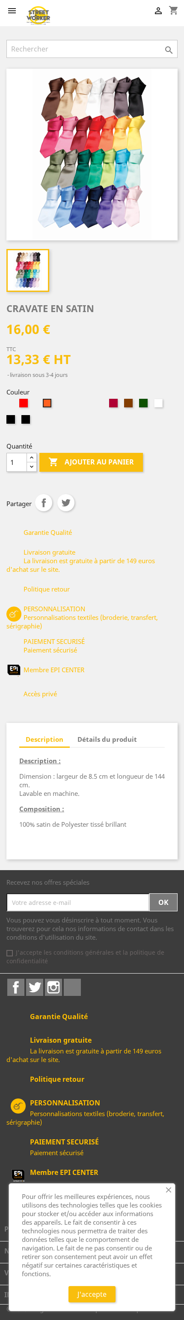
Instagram (53, 987)
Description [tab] (44, 739)
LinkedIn (72, 987)
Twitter (34, 987)
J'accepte (92, 1294)
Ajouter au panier (91, 462)
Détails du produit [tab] (107, 739)
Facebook (15, 987)
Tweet (65, 502)
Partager (43, 502)
